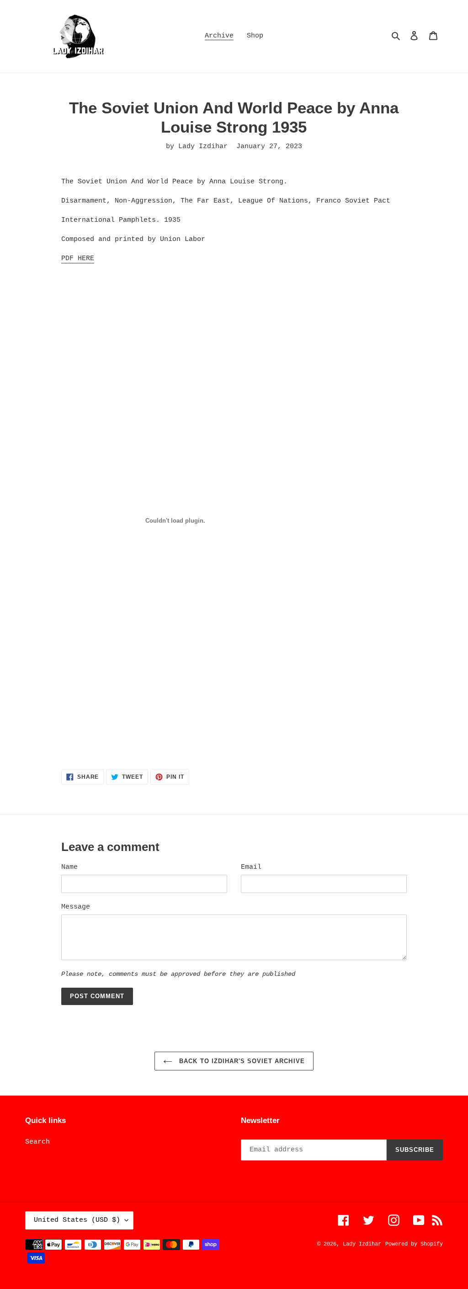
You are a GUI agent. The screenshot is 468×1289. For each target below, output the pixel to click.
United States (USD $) (77, 1220)
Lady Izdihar (362, 1244)
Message (75, 907)
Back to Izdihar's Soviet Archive (240, 1061)
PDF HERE (77, 258)
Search (37, 1142)
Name (69, 867)
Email (251, 867)
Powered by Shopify (414, 1244)
